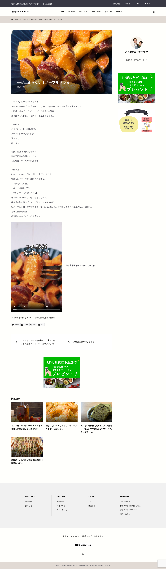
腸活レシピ (83, 11)
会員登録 (116, 3)
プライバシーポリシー (128, 510)
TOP (62, 11)
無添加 (42, 318)
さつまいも (22, 318)
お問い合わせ (125, 514)
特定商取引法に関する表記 (130, 506)
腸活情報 (71, 11)
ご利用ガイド (125, 501)
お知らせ (108, 11)
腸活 (46, 318)
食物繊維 (52, 318)
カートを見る (62, 510)
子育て (37, 318)
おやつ (16, 318)
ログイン (128, 3)
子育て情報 (96, 11)
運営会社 (91, 506)
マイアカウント (63, 506)
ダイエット (30, 318)
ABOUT (119, 11)
